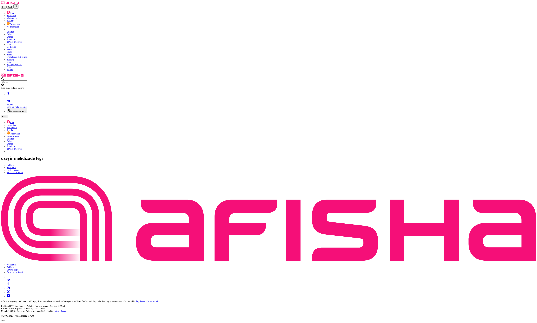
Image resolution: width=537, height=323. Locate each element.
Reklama (11, 165)
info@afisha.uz (60, 311)
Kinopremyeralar (14, 64)
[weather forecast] (271, 96)
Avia (9, 67)
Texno (9, 49)
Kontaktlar (11, 167)
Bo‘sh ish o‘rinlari (15, 172)
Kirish (10, 7)
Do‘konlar (11, 47)
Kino (12, 13)
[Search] (15, 6)
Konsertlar (11, 15)
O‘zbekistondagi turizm (17, 57)
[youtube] (8, 296)
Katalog (10, 59)
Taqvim (10, 69)
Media (9, 54)
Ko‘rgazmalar (13, 27)
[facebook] (8, 285)
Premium (11, 39)
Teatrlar (10, 20)
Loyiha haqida (13, 170)
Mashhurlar (12, 18)
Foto (9, 44)
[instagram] (8, 289)
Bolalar (10, 34)
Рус (3, 7)
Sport (9, 62)
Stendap (10, 32)
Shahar (10, 37)
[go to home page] (10, 3)
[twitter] (8, 292)
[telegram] (8, 281)
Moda (9, 52)
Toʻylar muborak (14, 42)
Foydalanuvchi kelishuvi (147, 301)
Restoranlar (15, 24)
